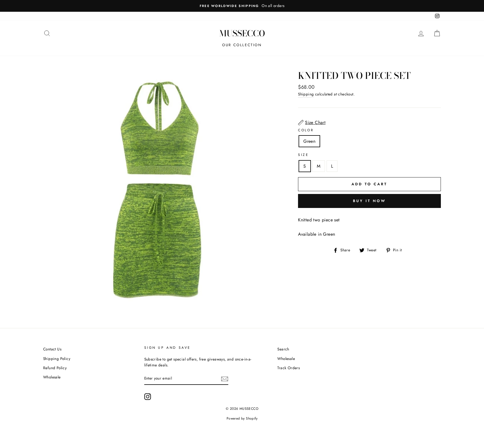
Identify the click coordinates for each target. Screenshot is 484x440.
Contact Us (52, 349)
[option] (242, 6)
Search (283, 349)
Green (309, 141)
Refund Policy (55, 368)
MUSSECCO (242, 33)
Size (303, 154)
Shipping (306, 94)
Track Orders (288, 368)
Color (306, 130)
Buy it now (369, 200)
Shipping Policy (56, 358)
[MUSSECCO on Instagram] (147, 396)
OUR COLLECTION (242, 45)
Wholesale (52, 377)
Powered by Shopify (242, 418)
